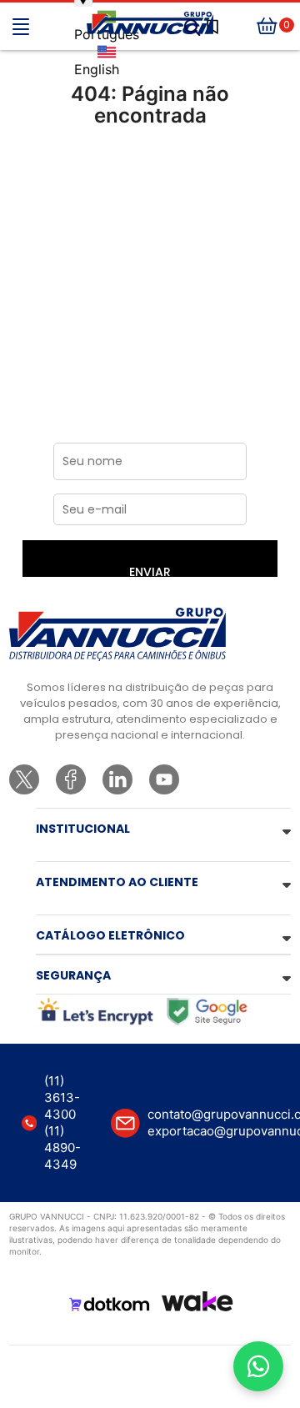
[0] (267, 26)
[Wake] (197, 1301)
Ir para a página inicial (150, 185)
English (96, 69)
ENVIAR (150, 570)
